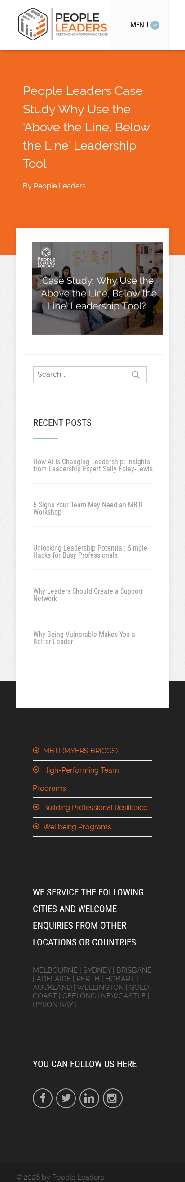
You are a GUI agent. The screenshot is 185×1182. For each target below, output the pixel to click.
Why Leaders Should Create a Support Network (88, 595)
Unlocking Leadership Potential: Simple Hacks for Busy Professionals (90, 552)
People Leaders (60, 186)
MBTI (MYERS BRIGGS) (80, 751)
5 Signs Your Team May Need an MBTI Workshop (88, 508)
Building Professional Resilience (95, 807)
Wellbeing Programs (77, 827)
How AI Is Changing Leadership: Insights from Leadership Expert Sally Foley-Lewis (93, 465)
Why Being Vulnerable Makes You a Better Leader (84, 638)
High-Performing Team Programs (76, 779)
